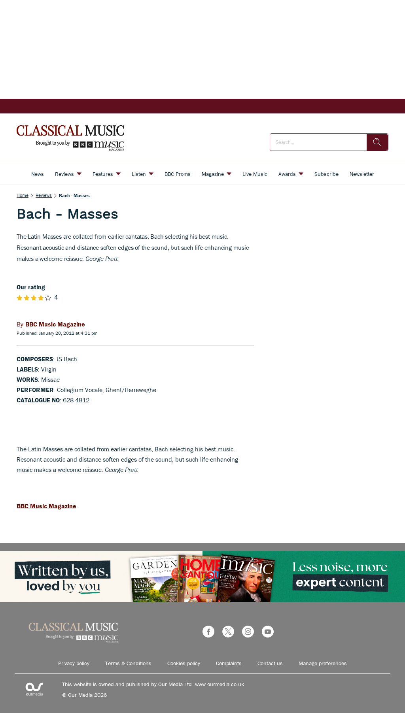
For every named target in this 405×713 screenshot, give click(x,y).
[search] (377, 142)
